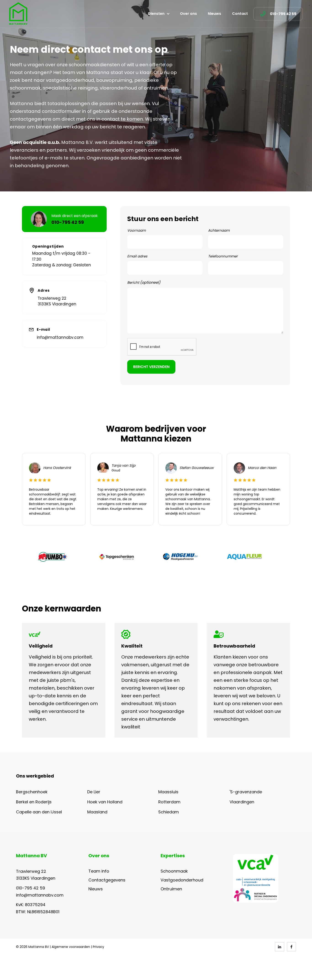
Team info (98, 871)
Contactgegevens (106, 880)
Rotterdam (169, 802)
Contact (240, 13)
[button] (159, 13)
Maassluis (168, 792)
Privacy (98, 946)
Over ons (188, 13)
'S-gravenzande (246, 792)
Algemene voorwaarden (71, 946)
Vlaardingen (242, 802)
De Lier (93, 792)
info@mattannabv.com (60, 337)
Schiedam (168, 812)
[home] (18, 14)
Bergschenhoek (32, 792)
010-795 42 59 (30, 888)
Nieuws (214, 13)
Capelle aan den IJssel (39, 812)
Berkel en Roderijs (34, 802)
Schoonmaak (174, 871)
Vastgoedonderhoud (182, 880)
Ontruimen (171, 889)
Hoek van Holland (104, 802)
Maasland (97, 812)
